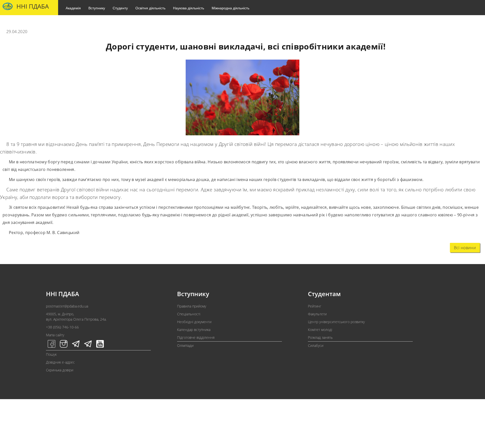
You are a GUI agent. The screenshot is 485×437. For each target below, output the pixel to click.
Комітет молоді (320, 329)
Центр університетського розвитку (336, 321)
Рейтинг (314, 306)
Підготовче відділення (195, 337)
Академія (73, 7)
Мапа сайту (55, 334)
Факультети (317, 314)
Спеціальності (188, 314)
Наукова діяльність (188, 7)
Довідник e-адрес (60, 362)
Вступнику (96, 7)
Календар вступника (193, 329)
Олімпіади (185, 345)
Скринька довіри (59, 370)
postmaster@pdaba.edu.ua (67, 306)
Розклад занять (320, 337)
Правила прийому (191, 306)
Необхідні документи (194, 321)
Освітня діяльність (150, 7)
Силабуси (315, 345)
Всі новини (465, 247)
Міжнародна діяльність (230, 7)
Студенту (120, 7)
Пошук (51, 354)
